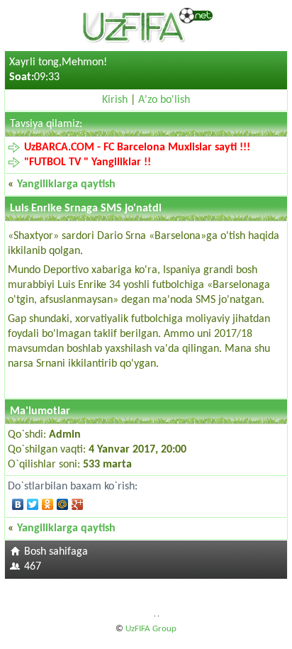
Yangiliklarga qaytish (66, 184)
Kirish (115, 100)
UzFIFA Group (150, 628)
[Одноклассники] (47, 504)
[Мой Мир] (62, 504)
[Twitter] (33, 504)
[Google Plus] (77, 504)
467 (32, 566)
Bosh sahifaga (56, 552)
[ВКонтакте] (18, 504)
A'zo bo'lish (164, 100)
